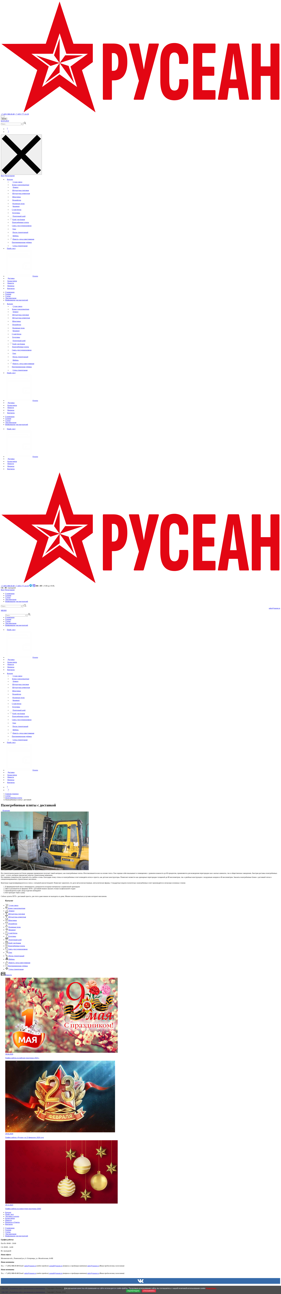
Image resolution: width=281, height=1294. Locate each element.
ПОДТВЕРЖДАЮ (133, 1291)
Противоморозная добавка (22, 242)
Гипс (14, 229)
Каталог (10, 179)
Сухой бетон (16, 210)
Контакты (11, 288)
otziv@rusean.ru (93, 1266)
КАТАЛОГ (5, 121)
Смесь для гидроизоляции (22, 226)
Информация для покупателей (16, 300)
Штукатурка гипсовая (20, 190)
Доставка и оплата (12, 1216)
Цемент (15, 187)
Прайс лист (11, 429)
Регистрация (9, 176)
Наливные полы (18, 204)
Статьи (8, 296)
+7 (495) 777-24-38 (22, 114)
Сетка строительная (20, 246)
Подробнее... (211, 1288)
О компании (9, 292)
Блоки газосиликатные (20, 185)
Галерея (8, 294)
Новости (10, 283)
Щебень (16, 236)
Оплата (35, 276)
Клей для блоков (19, 219)
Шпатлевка (16, 197)
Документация (10, 298)
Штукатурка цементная (21, 193)
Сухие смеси (17, 182)
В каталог (6, 810)
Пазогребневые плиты (20, 222)
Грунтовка (16, 213)
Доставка (11, 278)
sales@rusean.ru (274, 608)
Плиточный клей (19, 216)
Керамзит (16, 206)
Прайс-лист (11, 248)
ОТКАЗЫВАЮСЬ (149, 1291)
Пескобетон (16, 200)
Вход (3, 176)
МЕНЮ (4, 119)
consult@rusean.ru (55, 1266)
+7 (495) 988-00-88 (8, 114)
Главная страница (12, 794)
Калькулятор (12, 281)
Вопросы (10, 286)
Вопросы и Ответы (12, 1222)
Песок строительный (20, 232)
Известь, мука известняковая (23, 239)
